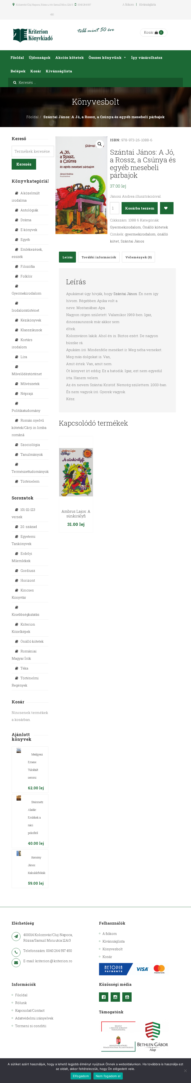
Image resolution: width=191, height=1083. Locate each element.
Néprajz (26, 393)
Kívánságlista (147, 4)
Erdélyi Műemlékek (22, 557)
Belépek (18, 71)
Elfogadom (81, 1076)
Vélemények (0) (138, 257)
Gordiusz (27, 570)
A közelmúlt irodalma (26, 197)
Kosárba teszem (139, 208)
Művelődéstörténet (27, 374)
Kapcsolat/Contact (29, 1010)
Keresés (23, 164)
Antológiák (29, 210)
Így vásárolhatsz (146, 57)
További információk (99, 257)
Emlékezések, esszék (27, 253)
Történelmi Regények (25, 682)
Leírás (67, 257)
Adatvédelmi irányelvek (34, 1018)
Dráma (25, 220)
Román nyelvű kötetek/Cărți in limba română (29, 427)
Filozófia (27, 266)
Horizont (27, 580)
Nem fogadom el (108, 1076)
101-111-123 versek (23, 513)
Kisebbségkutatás (25, 614)
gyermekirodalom (140, 234)
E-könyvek (28, 230)
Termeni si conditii (30, 1026)
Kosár (148, 32)
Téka (24, 668)
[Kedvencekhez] (167, 208)
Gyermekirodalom (125, 227)
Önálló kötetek (155, 227)
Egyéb (25, 239)
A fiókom (128, 4)
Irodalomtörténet (25, 310)
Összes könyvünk (105, 57)
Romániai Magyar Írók (24, 655)
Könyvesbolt (112, 949)
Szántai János (132, 241)
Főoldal (17, 57)
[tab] (67, 257)
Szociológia (30, 444)
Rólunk (21, 1003)
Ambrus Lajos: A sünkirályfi (75, 513)
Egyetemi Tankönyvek (23, 540)
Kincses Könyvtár (23, 594)
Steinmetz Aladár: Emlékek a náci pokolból (35, 817)
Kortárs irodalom (22, 343)
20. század (28, 526)
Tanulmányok (31, 454)
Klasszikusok (31, 330)
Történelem (29, 481)
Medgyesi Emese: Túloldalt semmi (35, 765)
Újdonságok (40, 57)
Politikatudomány (26, 410)
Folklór (26, 276)
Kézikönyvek (30, 320)
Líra (23, 357)
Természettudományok (30, 471)
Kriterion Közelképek (23, 628)
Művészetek (30, 383)
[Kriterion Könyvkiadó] (33, 35)
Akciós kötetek (69, 57)
